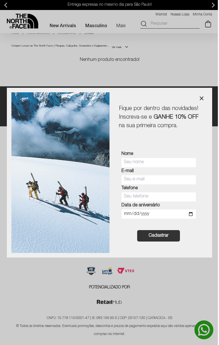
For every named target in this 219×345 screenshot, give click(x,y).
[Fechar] (201, 98)
